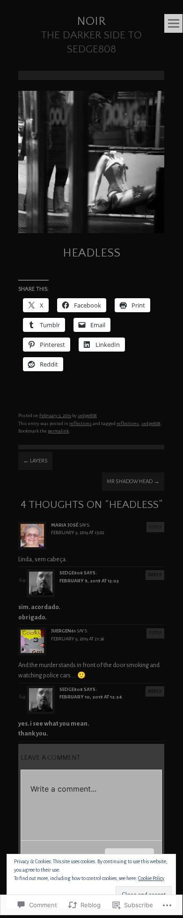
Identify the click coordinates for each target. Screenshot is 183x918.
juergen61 (63, 630)
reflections (80, 423)
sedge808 (87, 415)
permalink (58, 430)
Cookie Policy (151, 878)
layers (35, 461)
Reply (155, 526)
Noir (91, 21)
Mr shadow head (133, 481)
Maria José (64, 525)
